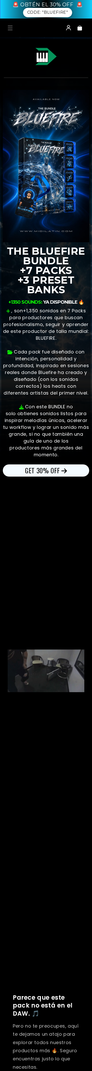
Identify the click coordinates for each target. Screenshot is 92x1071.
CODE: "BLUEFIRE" (47, 12)
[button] (10, 28)
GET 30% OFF (42, 470)
